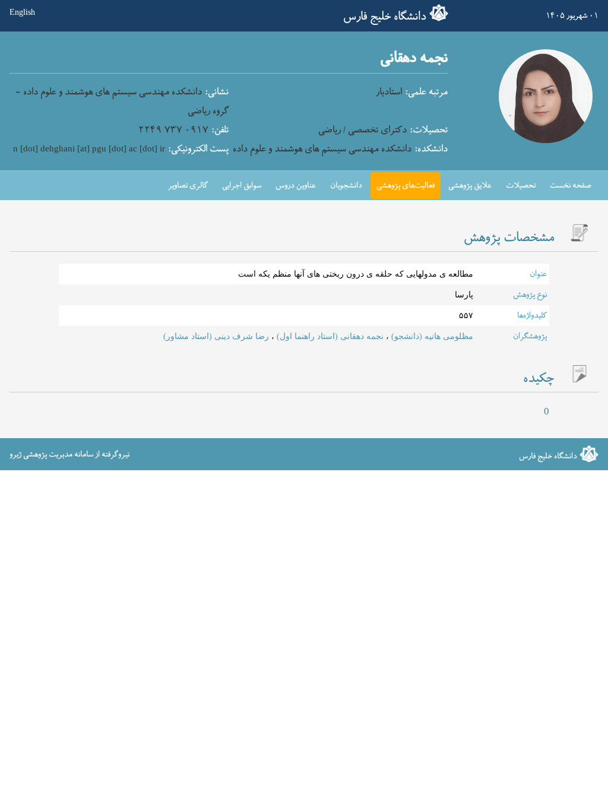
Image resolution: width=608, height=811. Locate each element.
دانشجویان (346, 186)
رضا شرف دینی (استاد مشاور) (216, 336)
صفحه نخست (570, 186)
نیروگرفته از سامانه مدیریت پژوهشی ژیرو (69, 454)
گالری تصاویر (188, 186)
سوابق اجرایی (241, 186)
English (22, 12)
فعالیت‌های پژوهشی (405, 186)
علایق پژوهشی (470, 186)
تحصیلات (521, 186)
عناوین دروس (296, 186)
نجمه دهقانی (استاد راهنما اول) (329, 336)
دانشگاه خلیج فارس (384, 16)
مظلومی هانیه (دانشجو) (431, 336)
